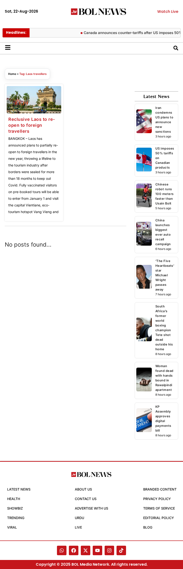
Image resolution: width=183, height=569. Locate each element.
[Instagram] (109, 550)
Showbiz (15, 508)
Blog (147, 527)
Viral (12, 527)
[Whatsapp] (61, 550)
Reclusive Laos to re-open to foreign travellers (31, 125)
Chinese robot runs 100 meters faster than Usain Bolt (164, 193)
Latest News (18, 489)
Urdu (79, 518)
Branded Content (160, 489)
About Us (83, 489)
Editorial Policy (158, 518)
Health (13, 499)
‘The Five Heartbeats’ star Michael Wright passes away (164, 275)
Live (78, 527)
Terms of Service (159, 508)
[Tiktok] (121, 550)
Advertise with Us (91, 508)
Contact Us (86, 499)
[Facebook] (73, 550)
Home (12, 74)
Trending (15, 518)
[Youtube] (97, 550)
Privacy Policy (157, 499)
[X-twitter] (85, 550)
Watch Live (167, 11)
